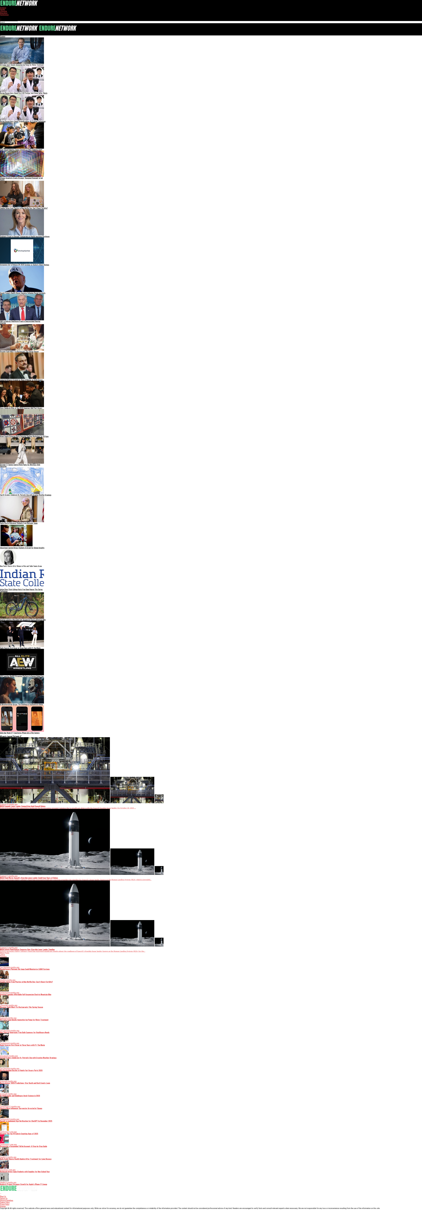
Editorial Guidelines (6, 1200)
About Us (3, 1196)
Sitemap (3, 1206)
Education (3, 13)
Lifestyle (3, 11)
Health (2, 9)
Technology (4, 15)
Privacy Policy (4, 1204)
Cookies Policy (5, 1202)
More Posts (4, 953)
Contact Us (3, 1198)
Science (3, 8)
